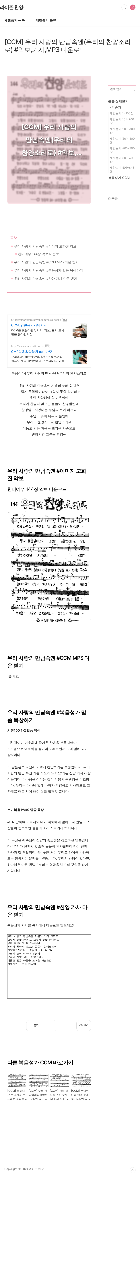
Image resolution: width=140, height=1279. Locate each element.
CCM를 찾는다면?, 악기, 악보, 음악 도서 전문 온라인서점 (37, 332)
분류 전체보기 (118, 101)
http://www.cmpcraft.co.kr (27, 346)
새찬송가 (114, 107)
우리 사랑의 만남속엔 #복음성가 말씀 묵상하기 (48, 270)
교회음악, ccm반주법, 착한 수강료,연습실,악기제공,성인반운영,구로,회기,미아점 (37, 359)
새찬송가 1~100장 (121, 113)
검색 (124, 7)
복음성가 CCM (119, 178)
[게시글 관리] (51, 1025)
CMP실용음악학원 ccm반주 (31, 352)
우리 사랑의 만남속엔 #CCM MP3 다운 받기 (46, 262)
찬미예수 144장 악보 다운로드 (40, 254)
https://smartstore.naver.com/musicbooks (36, 319)
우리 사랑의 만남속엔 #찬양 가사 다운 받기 (45, 278)
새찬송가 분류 (46, 20)
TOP (133, 1170)
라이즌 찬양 (11, 7)
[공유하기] (44, 1025)
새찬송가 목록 (14, 20)
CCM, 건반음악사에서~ (28, 325)
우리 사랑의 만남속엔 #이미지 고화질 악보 (45, 246)
